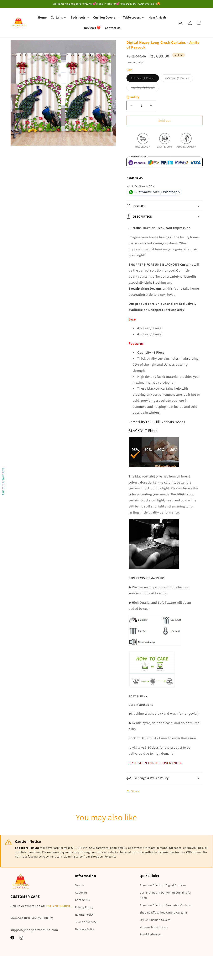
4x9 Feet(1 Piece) (145, 88)
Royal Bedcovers (151, 934)
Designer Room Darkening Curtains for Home (166, 895)
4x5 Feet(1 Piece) (179, 79)
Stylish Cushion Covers (155, 920)
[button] (180, 22)
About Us (81, 892)
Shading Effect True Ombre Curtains (163, 912)
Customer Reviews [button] (3, 481)
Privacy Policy (84, 907)
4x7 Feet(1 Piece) (145, 79)
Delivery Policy (85, 929)
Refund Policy (84, 914)
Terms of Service (86, 922)
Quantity (132, 97)
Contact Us (82, 900)
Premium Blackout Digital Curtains (163, 885)
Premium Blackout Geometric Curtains (166, 905)
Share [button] (135, 791)
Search (79, 885)
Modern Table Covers (154, 927)
